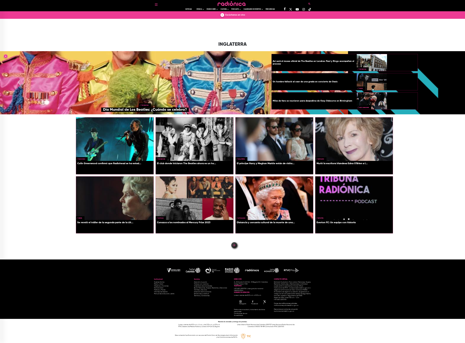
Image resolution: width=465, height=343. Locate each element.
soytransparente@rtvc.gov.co (284, 311)
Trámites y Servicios (200, 290)
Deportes (320, 218)
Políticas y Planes (160, 290)
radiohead (81, 159)
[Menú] (156, 4)
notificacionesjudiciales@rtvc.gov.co (286, 305)
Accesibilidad (238, 315)
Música (199, 9)
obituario (321, 159)
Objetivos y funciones (161, 286)
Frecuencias (270, 9)
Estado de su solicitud (201, 294)
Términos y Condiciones (202, 295)
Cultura (224, 9)
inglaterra (241, 159)
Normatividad (158, 288)
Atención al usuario (200, 282)
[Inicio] (231, 3)
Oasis (361, 88)
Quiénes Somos (159, 282)
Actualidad (241, 218)
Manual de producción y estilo (164, 294)
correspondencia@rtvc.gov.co (299, 288)
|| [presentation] (5, 57)
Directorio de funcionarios (202, 292)
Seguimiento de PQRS (295, 295)
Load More (234, 242)
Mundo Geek (211, 9)
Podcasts (235, 9)
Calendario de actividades (203, 286)
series (80, 218)
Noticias (188, 9)
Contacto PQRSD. (302, 290)
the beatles (145, 105)
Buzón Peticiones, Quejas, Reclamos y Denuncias (210, 288)
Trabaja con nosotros (201, 284)
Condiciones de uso (240, 313)
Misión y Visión (158, 284)
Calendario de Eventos (252, 9)
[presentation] (19, 82)
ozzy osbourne (364, 107)
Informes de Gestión (161, 292)
